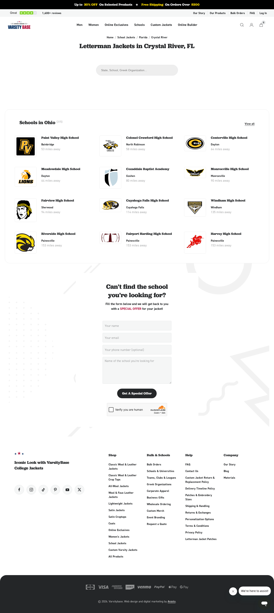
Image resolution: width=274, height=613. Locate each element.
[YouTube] (67, 489)
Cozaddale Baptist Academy (147, 169)
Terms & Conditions (197, 526)
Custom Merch (155, 511)
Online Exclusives (116, 25)
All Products (116, 556)
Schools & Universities (160, 471)
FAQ (252, 13)
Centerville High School (229, 138)
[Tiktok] (43, 489)
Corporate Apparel (158, 491)
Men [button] (79, 25)
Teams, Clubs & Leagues (161, 477)
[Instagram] (31, 489)
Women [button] (93, 25)
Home (110, 37)
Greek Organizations (159, 484)
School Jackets (126, 37)
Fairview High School (57, 200)
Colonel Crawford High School (149, 138)
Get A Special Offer (137, 393)
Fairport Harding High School (149, 234)
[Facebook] (19, 489)
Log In (263, 13)
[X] (79, 489)
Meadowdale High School (60, 169)
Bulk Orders (237, 13)
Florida (143, 37)
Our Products (218, 13)
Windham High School (228, 200)
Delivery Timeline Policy (200, 488)
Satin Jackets (117, 510)
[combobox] (137, 70)
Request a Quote (157, 524)
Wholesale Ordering (159, 504)
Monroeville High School (230, 169)
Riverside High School (58, 234)
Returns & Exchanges (198, 512)
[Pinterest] (55, 489)
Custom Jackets (161, 25)
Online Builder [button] (187, 25)
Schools (139, 25)
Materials (229, 477)
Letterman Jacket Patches (201, 539)
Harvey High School (226, 234)
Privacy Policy (193, 532)
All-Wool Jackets (119, 486)
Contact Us (191, 471)
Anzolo (172, 601)
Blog (226, 471)
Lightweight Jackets (121, 503)
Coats (112, 523)
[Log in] (251, 25)
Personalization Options (199, 519)
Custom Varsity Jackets (123, 550)
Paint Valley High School (60, 138)
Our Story (199, 13)
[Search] (242, 25)
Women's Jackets (119, 536)
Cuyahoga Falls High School (147, 200)
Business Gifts (155, 497)
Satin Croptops (117, 517)
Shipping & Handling (197, 506)
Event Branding (156, 517)
